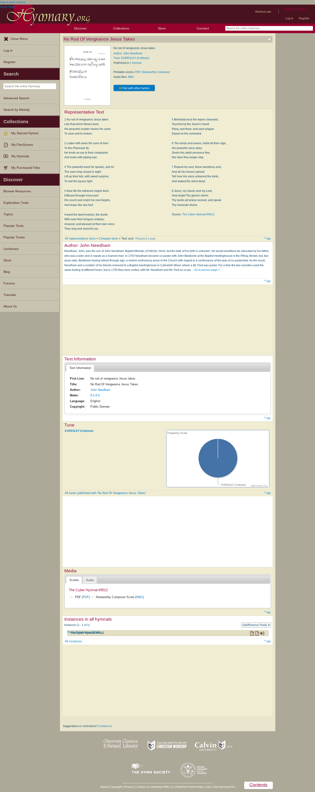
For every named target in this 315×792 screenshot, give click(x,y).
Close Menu (19, 39)
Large (151, 238)
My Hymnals (20, 156)
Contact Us (142, 787)
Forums (9, 283)
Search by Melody (16, 109)
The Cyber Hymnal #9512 (198, 214)
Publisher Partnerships (189, 787)
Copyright (116, 787)
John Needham (100, 390)
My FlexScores (22, 144)
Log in (289, 18)
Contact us (105, 726)
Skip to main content (12, 2)
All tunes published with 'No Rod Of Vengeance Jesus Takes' (105, 493)
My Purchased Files (25, 168)
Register (304, 18)
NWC (139, 597)
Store (162, 28)
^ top (267, 238)
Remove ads (263, 11)
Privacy (128, 787)
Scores (74, 580)
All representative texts (80, 238)
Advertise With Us (162, 787)
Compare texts (108, 238)
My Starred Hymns (25, 133)
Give (209, 787)
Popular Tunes (14, 237)
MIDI (131, 77)
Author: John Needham (128, 53)
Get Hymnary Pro (224, 787)
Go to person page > (207, 270)
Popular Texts (13, 226)
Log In (8, 50)
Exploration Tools (16, 203)
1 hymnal (135, 62)
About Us (10, 306)
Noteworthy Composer (156, 72)
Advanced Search (16, 98)
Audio (90, 580)
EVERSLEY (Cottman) (79, 431)
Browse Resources (17, 191)
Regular (140, 238)
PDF (137, 72)
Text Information (80, 368)
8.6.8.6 (95, 395)
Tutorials (9, 295)
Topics (8, 214)
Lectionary (11, 249)
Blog (6, 272)
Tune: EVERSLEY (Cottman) (131, 58)
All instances (73, 641)
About (104, 787)
